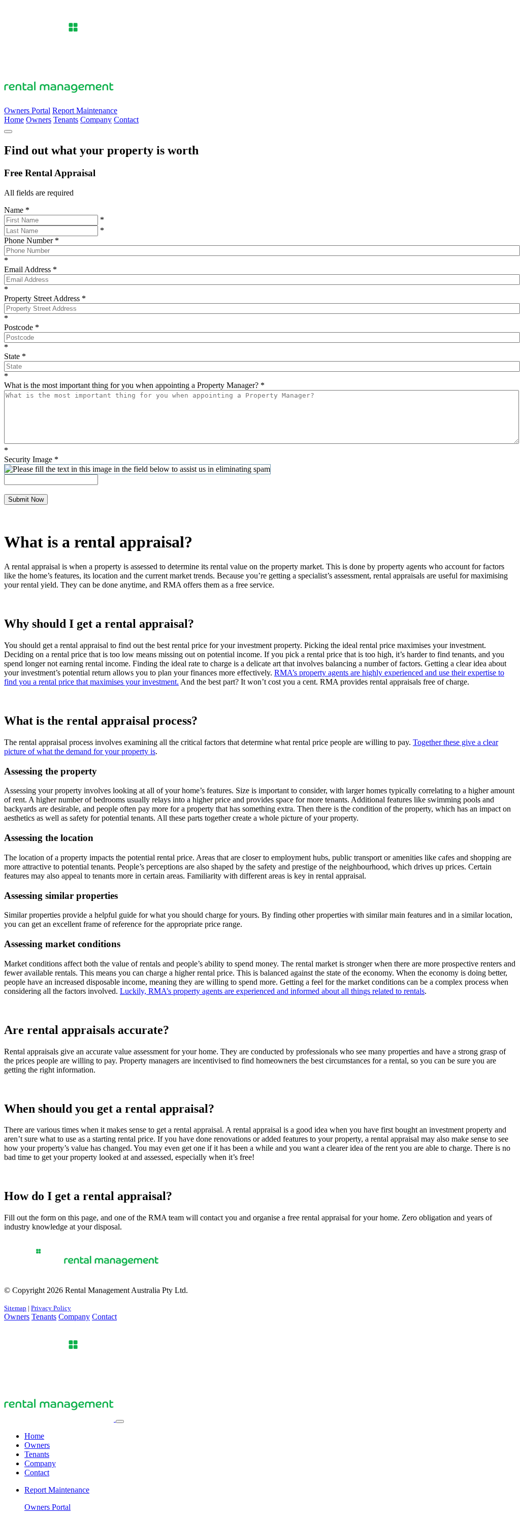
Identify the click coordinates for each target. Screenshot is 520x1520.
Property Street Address (45, 298)
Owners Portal (27, 110)
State (15, 356)
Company (96, 119)
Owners (38, 119)
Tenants (65, 119)
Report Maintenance (84, 110)
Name (16, 210)
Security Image (31, 459)
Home (14, 119)
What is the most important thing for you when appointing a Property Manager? (134, 385)
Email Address (30, 269)
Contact (126, 119)
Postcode (21, 327)
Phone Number (31, 240)
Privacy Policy (51, 1308)
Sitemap (15, 1308)
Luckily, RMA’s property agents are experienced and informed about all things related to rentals (272, 991)
